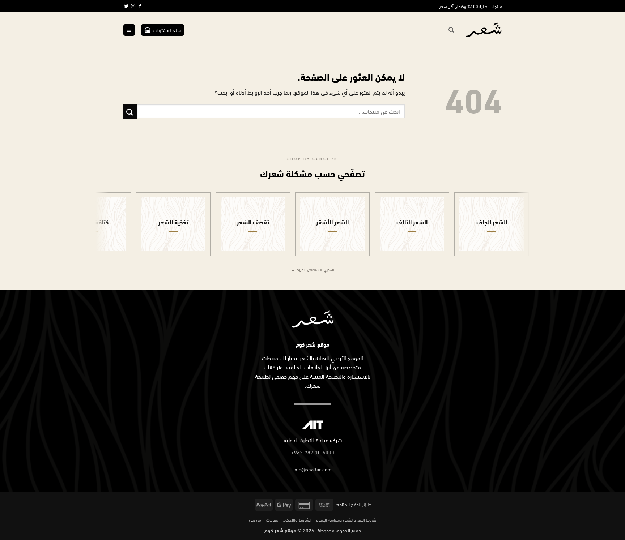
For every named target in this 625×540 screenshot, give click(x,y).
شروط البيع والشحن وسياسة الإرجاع (346, 519)
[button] (162, 30)
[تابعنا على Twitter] (126, 6)
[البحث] (451, 30)
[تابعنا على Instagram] (133, 6)
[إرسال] (130, 111)
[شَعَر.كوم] (483, 30)
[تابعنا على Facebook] (140, 6)
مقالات (272, 519)
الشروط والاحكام (297, 519)
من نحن (255, 519)
